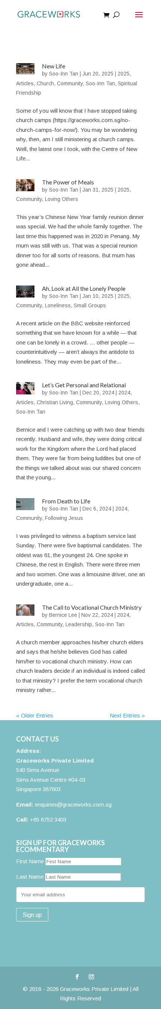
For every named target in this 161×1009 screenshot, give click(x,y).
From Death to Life (66, 500)
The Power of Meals (68, 182)
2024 (124, 393)
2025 (124, 74)
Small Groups (90, 305)
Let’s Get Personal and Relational (84, 384)
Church (45, 83)
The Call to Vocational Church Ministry (92, 607)
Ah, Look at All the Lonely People (83, 288)
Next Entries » (127, 715)
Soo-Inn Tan (63, 74)
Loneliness (58, 305)
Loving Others (61, 199)
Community (70, 83)
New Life (53, 65)
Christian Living (55, 402)
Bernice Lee (63, 615)
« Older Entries (34, 715)
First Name (30, 861)
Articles (25, 83)
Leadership (79, 624)
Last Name (29, 876)
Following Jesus (64, 518)
